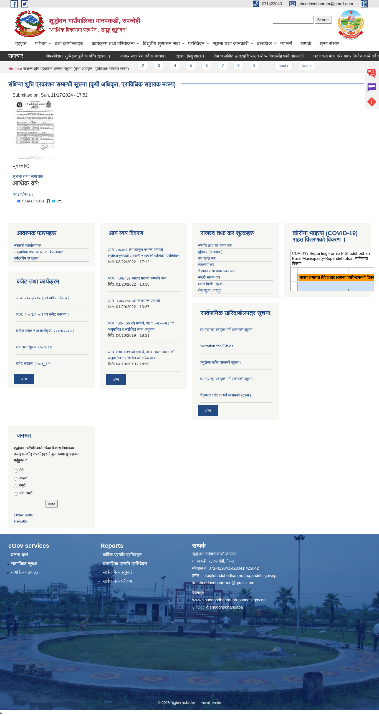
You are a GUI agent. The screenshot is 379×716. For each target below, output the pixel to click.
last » (292, 65)
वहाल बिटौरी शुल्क (210, 284)
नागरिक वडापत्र (24, 572)
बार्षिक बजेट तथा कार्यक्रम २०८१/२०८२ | (45, 330)
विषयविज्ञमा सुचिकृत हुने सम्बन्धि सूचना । (63, 56)
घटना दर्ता (19, 554)
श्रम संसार (329, 43)
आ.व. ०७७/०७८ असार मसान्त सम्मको (134, 300)
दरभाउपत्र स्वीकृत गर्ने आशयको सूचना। (227, 329)
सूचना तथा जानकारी (231, 43)
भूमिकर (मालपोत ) (210, 252)
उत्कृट (23, 478)
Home (13, 68)
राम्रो (22, 485)
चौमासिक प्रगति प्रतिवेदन (125, 563)
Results (20, 521)
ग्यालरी (286, 43)
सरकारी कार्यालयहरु (27, 245)
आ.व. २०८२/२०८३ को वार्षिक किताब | (42, 298)
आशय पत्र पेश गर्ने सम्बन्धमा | (128, 56)
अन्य (24, 379)
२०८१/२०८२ (23, 194)
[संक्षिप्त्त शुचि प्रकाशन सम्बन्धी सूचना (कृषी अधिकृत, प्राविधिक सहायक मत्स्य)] (34, 129)
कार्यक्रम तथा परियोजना (113, 43)
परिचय (41, 43)
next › (269, 65)
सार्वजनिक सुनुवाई (118, 572)
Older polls (23, 515)
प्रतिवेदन (196, 43)
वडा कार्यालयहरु (69, 43)
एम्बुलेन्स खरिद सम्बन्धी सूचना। (221, 362)
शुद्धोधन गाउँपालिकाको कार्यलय (214, 553)
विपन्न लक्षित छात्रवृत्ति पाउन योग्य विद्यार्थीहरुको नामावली (244, 56)
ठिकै (21, 470)
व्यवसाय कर (206, 264)
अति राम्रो (25, 493)
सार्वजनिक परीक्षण (117, 581)
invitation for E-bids (216, 346)
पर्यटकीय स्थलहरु (26, 258)
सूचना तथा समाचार (27, 176)
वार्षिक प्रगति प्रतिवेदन (122, 554)
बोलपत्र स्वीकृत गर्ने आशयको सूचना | (225, 395)
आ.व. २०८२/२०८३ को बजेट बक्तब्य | (42, 314)
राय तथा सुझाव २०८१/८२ (34, 347)
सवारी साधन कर (209, 277)
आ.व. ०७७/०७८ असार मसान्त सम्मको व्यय (137, 278)
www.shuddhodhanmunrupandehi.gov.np (229, 599)
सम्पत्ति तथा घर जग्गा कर (215, 245)
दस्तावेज (264, 43)
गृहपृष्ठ (21, 43)
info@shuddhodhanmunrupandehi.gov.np (239, 575)
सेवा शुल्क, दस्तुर (209, 290)
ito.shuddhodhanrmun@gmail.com (223, 582)
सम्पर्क (305, 43)
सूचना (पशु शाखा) (175, 56)
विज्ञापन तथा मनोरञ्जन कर (216, 271)
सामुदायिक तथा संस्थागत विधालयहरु (39, 252)
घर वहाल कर (207, 258)
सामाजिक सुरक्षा (24, 563)
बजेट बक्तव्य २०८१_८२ (33, 363)
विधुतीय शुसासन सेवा (161, 43)
